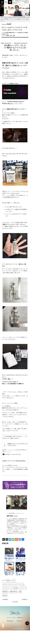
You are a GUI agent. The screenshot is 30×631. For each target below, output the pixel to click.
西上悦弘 (5, 595)
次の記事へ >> (25, 599)
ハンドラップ (23, 588)
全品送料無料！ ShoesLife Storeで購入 (12, 454)
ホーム (2, 17)
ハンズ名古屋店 (14, 588)
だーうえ (22, 584)
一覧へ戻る (15, 601)
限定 (20, 591)
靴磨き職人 (5, 591)
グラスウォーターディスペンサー (10, 584)
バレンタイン (6, 588)
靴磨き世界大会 (13, 591)
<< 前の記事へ (5, 599)
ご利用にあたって (20, 617)
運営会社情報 (10, 621)
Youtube (8, 580)
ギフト (13, 580)
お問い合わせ (19, 621)
